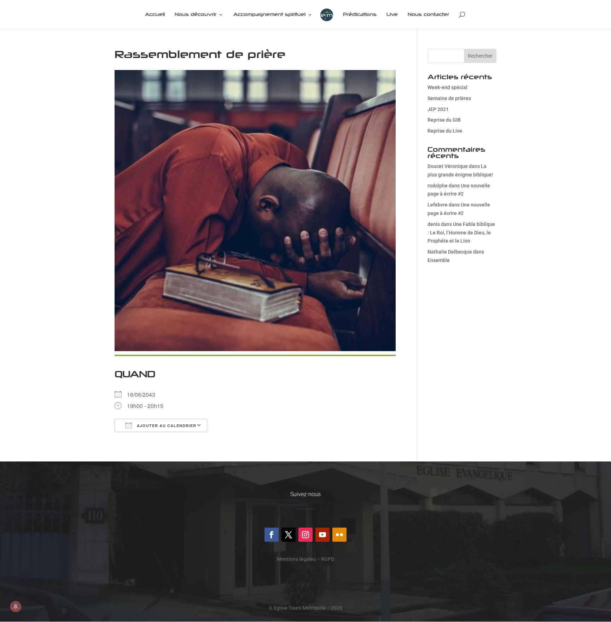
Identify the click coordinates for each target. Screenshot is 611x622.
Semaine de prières (449, 98)
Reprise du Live (444, 131)
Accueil (155, 14)
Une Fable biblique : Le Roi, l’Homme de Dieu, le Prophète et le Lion (461, 232)
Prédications (360, 14)
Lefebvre (437, 205)
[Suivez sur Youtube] (322, 535)
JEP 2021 (438, 109)
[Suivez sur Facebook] (271, 535)
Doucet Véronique (447, 166)
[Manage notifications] (15, 606)
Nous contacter (428, 14)
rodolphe (437, 185)
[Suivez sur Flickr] (339, 535)
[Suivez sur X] (288, 535)
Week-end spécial (447, 87)
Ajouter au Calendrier (165, 425)
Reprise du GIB (444, 120)
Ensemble (438, 260)
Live (392, 14)
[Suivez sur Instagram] (305, 535)
